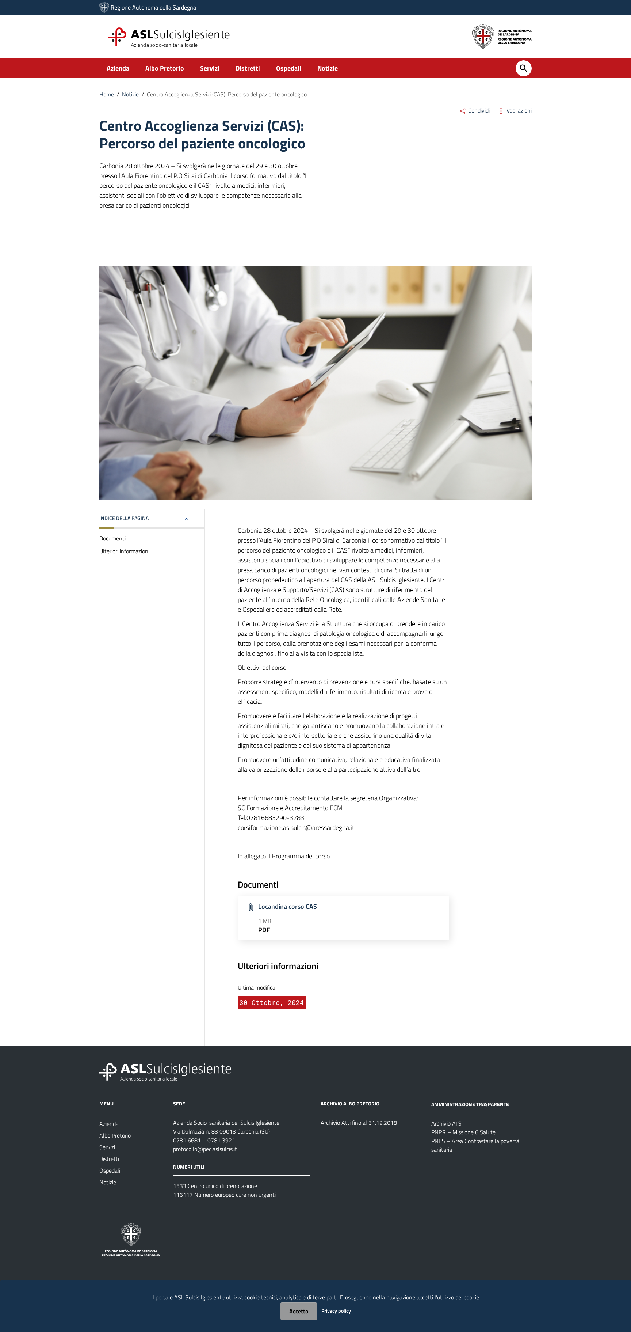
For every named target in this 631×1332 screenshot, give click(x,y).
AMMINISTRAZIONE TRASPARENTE (470, 1104)
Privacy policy (336, 1310)
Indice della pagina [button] (124, 518)
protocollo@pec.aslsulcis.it (205, 1149)
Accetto (298, 1311)
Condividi (478, 110)
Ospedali (288, 68)
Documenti (112, 538)
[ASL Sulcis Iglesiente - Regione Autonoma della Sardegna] (165, 1071)
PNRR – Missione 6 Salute (463, 1132)
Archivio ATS (446, 1123)
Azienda (118, 68)
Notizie (327, 68)
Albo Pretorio (164, 68)
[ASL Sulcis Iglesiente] (104, 7)
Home (106, 94)
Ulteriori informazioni (124, 551)
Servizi (209, 68)
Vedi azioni (518, 110)
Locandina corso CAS (287, 906)
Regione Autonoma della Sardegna (153, 7)
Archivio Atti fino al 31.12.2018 (359, 1122)
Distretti (248, 68)
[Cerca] (524, 68)
